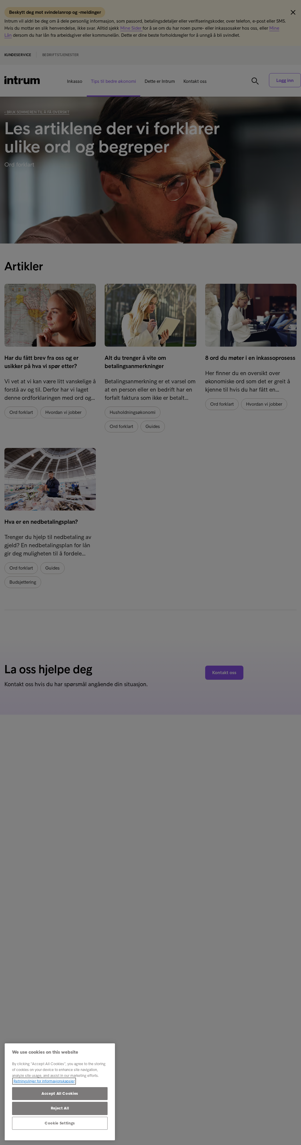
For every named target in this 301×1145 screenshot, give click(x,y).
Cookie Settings (60, 1123)
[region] (60, 1091)
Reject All (60, 1108)
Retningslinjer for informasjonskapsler (44, 1081)
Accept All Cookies (59, 1093)
